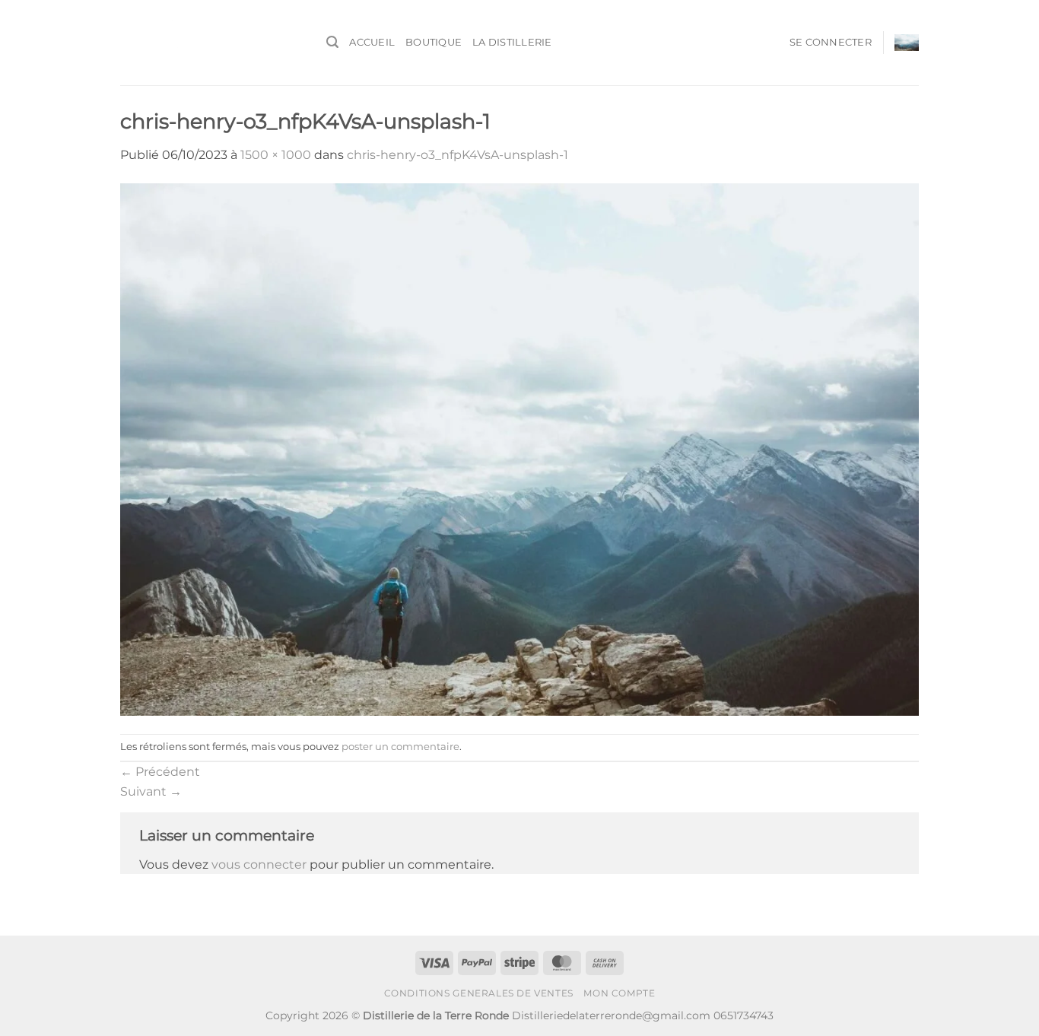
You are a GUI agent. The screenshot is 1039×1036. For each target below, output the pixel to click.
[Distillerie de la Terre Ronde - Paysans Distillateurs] (211, 42)
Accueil (372, 42)
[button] (332, 42)
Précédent (160, 771)
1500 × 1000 (275, 155)
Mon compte (619, 993)
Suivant (151, 791)
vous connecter (259, 864)
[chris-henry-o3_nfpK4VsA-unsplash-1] (519, 448)
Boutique (433, 42)
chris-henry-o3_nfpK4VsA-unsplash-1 (457, 155)
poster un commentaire (400, 746)
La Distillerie (512, 42)
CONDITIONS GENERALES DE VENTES (479, 993)
